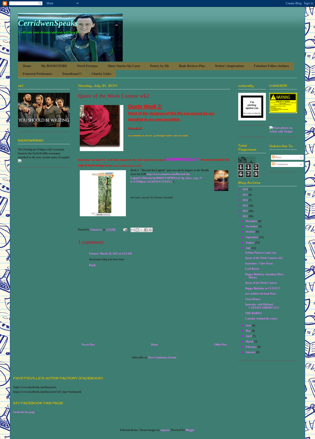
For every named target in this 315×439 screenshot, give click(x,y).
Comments (281, 164)
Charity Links (101, 74)
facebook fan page (24, 412)
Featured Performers (37, 74)
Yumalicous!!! (72, 74)
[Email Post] (125, 229)
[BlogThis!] (137, 230)
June (249, 325)
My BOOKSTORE (54, 66)
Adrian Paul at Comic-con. (261, 252)
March (250, 341)
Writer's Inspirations (229, 66)
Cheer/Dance (252, 299)
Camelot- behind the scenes (261, 318)
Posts (278, 157)
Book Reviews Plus (192, 66)
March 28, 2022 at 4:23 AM (116, 253)
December (252, 221)
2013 (245, 205)
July (248, 248)
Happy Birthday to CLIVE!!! (262, 288)
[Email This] (133, 230)
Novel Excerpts (87, 66)
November (252, 226)
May (249, 330)
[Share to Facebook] (146, 230)
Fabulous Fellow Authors (271, 66)
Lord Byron (252, 268)
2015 (245, 194)
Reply (92, 265)
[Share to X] (141, 230)
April (249, 336)
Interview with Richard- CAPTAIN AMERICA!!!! (262, 306)
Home (27, 66)
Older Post (220, 344)
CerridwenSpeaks (48, 23)
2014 (245, 200)
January (251, 352)
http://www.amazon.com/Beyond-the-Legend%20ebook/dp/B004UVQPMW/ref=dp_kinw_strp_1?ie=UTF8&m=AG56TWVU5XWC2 (166, 178)
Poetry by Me (159, 66)
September (252, 237)
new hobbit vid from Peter (260, 293)
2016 (245, 189)
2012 (245, 211)
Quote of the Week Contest (261, 282)
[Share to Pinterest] (150, 230)
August (250, 242)
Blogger (190, 430)
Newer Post (88, 344)
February (251, 346)
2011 (245, 216)
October (251, 231)
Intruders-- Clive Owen (259, 263)
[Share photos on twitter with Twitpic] (283, 131)
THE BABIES (253, 313)
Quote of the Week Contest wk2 (263, 258)
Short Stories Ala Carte (124, 66)
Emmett (93, 253)
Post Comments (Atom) (162, 357)
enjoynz (165, 430)
